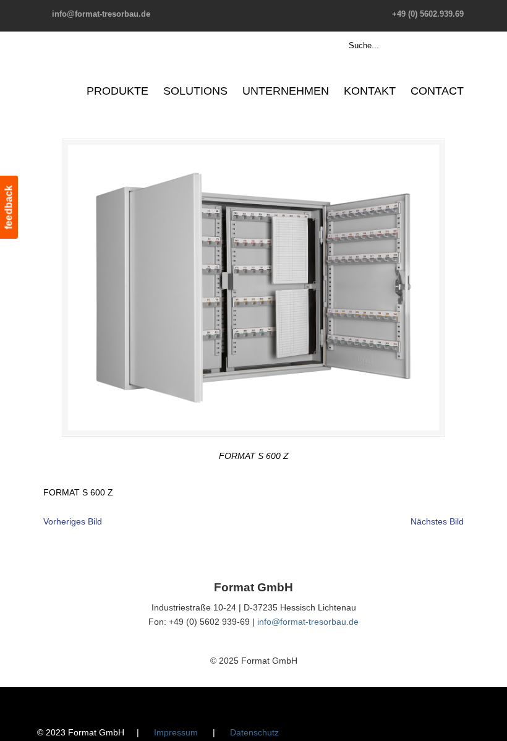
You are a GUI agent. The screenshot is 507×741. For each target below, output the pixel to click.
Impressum (176, 732)
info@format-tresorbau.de (101, 14)
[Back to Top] (491, 725)
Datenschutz (254, 732)
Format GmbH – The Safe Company (91, 65)
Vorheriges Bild (72, 521)
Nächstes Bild (437, 521)
